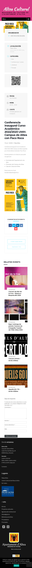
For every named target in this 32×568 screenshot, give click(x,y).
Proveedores (5, 519)
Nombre (7, 420)
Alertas (4, 506)
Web (6, 429)
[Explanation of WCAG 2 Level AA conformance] (16, 555)
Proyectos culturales (7, 509)
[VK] (21, 225)
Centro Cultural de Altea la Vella (10, 480)
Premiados (5, 522)
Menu (4, 19)
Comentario (8, 407)
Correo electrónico (10, 424)
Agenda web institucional (9, 512)
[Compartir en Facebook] (10, 225)
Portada (13, 68)
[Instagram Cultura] (8, 526)
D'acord (16, 565)
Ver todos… (5, 483)
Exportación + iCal (16, 246)
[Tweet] (14, 225)
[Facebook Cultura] (4, 526)
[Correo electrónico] (15, 228)
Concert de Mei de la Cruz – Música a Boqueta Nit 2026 (15, 293)
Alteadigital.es (6, 514)
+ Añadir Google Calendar (16, 241)
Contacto (4, 466)
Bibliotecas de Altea (7, 517)
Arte (12, 59)
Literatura (14, 65)
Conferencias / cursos (17, 62)
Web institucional (16, 549)
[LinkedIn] (17, 225)
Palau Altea (5, 478)
